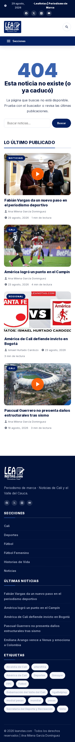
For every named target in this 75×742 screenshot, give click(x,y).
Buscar (61, 123)
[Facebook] (26, 13)
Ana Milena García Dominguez (27, 211)
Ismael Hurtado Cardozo (23, 350)
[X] (34, 13)
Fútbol (8, 544)
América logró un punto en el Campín (37, 272)
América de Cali (16, 675)
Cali (12, 229)
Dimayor (57, 675)
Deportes (11, 535)
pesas (51, 700)
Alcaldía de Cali (16, 666)
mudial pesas (15, 700)
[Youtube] (49, 13)
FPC (9, 683)
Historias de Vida (17, 562)
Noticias (16, 158)
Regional (16, 296)
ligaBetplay (59, 692)
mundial (35, 700)
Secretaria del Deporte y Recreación (29, 708)
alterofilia (40, 666)
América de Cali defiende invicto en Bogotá (37, 617)
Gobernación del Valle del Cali (25, 692)
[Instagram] (41, 13)
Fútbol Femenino (16, 553)
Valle (62, 708)
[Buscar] (67, 27)
